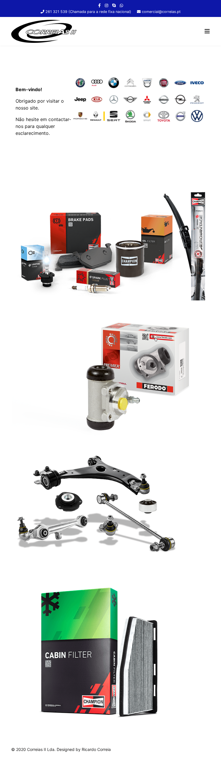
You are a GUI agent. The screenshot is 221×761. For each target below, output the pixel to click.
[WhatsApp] (121, 5)
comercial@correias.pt (161, 11)
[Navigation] (207, 31)
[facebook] (99, 5)
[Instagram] (106, 5)
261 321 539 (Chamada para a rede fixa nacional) (88, 11)
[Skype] (114, 5)
